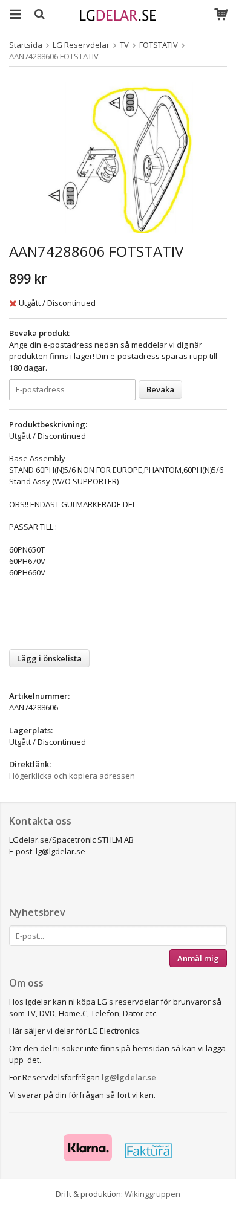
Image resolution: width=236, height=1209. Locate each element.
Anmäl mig (198, 958)
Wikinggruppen (152, 1193)
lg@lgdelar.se (129, 1077)
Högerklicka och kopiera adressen (72, 775)
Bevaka (160, 389)
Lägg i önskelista (49, 658)
